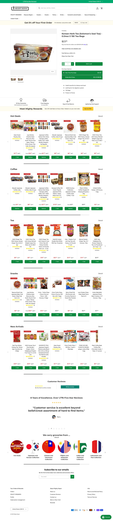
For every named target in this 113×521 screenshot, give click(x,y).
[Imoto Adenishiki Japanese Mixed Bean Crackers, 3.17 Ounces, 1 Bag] (97, 283)
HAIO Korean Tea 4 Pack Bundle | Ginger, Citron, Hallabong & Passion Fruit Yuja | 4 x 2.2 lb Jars (30, 350)
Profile (12, 497)
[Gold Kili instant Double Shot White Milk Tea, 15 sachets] (57, 230)
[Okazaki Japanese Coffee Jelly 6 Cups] (57, 125)
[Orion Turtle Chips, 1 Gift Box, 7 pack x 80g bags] (70, 336)
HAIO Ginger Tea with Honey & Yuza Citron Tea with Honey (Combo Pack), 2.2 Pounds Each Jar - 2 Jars (44, 244)
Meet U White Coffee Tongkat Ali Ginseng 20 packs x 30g (83, 190)
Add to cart (89, 64)
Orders (12, 491)
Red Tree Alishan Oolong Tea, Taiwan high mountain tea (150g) (17, 348)
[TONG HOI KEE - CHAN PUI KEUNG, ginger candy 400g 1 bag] (83, 336)
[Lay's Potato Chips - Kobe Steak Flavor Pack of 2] (83, 283)
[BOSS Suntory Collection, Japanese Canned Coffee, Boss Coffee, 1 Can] (70, 179)
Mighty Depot (17, 514)
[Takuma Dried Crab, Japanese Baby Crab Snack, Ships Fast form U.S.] (70, 125)
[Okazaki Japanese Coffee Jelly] (17, 179)
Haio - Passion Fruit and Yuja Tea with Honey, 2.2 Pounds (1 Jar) (70, 242)
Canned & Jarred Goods (74, 15)
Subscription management (17, 500)
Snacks (47, 15)
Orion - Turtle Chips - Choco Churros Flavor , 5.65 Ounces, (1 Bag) (43, 295)
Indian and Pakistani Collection (80, 457)
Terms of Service (92, 497)
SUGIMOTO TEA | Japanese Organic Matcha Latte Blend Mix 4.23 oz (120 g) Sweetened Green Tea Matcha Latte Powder (43, 351)
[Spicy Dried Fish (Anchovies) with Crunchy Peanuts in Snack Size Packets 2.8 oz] (70, 283)
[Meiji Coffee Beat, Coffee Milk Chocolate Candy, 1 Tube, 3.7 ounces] (97, 336)
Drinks (62, 15)
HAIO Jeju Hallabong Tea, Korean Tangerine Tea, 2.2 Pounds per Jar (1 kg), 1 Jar (97, 243)
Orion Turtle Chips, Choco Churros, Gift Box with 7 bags (57, 294)
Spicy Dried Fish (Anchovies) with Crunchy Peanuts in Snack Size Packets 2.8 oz (70, 296)
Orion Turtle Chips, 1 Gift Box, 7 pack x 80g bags (70, 347)
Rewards (52, 502)
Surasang (64, 30)
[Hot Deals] (17, 446)
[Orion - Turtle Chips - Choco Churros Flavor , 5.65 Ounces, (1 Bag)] (43, 283)
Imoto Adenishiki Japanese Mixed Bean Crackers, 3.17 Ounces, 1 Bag (97, 295)
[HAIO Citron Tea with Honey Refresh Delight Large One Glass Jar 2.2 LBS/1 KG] (97, 125)
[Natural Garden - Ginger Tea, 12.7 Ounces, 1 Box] (83, 230)
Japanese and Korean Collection (32, 456)
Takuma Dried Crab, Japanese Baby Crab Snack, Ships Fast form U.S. (70, 137)
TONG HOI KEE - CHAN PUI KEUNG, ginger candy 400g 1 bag (83, 348)
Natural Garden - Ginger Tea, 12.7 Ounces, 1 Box (83, 241)
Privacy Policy (91, 494)
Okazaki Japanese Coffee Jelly (17, 189)
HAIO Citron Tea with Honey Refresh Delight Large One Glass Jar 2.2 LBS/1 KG (97, 138)
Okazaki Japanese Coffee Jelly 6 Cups (57, 136)
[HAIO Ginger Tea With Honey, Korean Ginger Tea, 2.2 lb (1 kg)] (83, 125)
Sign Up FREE (87, 108)
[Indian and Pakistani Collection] (80, 446)
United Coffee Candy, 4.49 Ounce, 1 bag (97, 189)
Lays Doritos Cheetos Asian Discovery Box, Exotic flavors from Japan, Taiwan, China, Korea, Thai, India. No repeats (30, 140)
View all (100, 116)
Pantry (54, 15)
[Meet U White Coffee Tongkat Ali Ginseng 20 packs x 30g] (83, 179)
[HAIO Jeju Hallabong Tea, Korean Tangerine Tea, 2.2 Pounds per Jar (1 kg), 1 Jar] (97, 230)
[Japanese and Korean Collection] (32, 446)
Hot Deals (17, 455)
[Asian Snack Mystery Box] (17, 125)
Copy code (84, 22)
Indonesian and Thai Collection (95, 456)
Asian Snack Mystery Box (17, 136)
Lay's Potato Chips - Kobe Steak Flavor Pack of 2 (83, 294)
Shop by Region (28, 15)
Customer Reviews (55, 494)
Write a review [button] (70, 387)
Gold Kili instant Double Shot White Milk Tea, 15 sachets (57, 241)
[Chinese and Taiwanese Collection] (48, 446)
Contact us (53, 497)
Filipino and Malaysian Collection (64, 457)
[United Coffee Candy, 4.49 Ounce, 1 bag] (97, 179)
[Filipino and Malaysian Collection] (64, 446)
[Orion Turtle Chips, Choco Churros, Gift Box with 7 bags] (57, 283)
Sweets (39, 15)
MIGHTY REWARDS (16, 15)
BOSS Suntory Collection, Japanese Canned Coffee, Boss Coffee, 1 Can (70, 191)
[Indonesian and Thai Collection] (96, 446)
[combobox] (62, 8)
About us (52, 491)
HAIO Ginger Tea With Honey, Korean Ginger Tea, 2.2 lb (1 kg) (83, 137)
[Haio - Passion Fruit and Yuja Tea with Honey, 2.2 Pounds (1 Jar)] (70, 230)
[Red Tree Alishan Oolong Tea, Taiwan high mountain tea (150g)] (17, 336)
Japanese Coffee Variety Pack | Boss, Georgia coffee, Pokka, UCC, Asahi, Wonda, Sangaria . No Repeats (43, 139)
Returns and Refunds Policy (95, 491)
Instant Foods (14, 18)
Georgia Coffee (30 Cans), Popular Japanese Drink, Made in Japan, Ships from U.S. (57, 191)
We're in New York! (55, 500)
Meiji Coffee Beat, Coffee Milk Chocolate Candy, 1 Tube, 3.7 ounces (97, 348)
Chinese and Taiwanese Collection (48, 457)
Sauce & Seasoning (90, 15)
